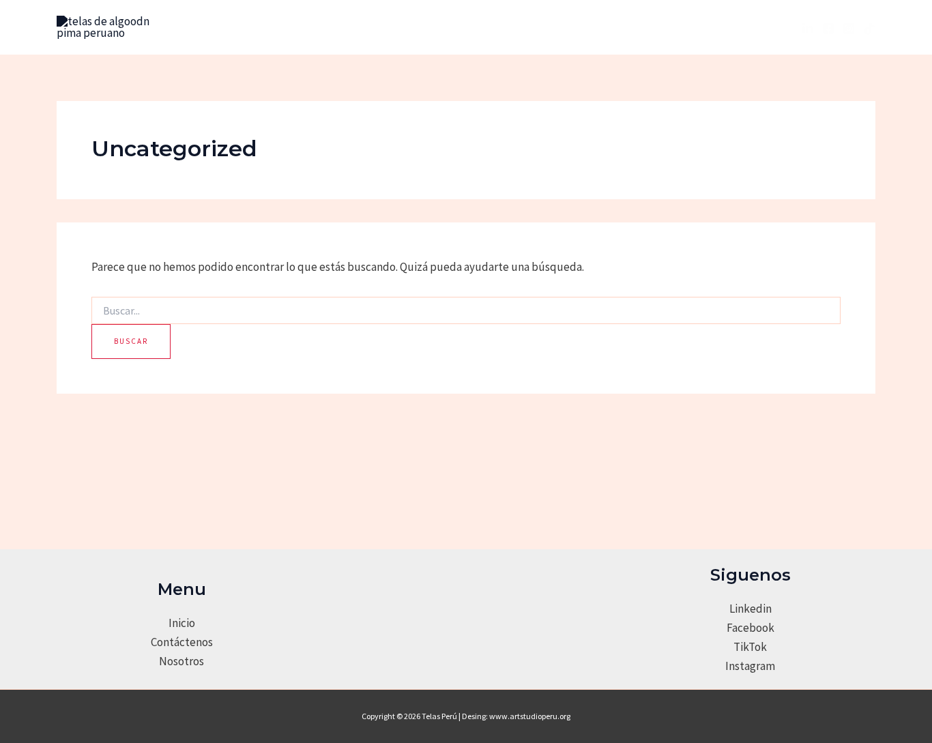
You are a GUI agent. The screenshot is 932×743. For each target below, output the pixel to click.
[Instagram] (849, 29)
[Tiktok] (869, 29)
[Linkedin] (808, 29)
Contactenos (614, 27)
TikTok (750, 646)
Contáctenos (182, 642)
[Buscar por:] (466, 311)
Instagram (750, 665)
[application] (446, 27)
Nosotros (309, 27)
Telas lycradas (511, 27)
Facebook (750, 627)
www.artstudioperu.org (529, 716)
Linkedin (750, 608)
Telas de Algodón (397, 27)
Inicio (182, 622)
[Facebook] (828, 29)
